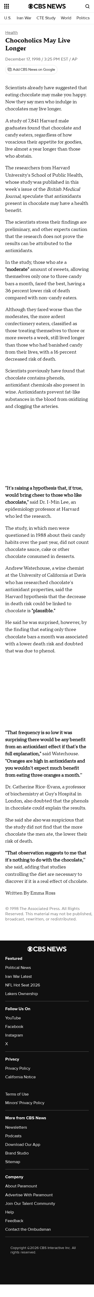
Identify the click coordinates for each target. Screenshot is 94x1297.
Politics (83, 18)
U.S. (7, 18)
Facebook (14, 1027)
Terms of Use (17, 1094)
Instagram (14, 1035)
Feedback (14, 1221)
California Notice (20, 1077)
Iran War (24, 18)
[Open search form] (87, 6)
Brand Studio (17, 1153)
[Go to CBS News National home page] (47, 6)
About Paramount (21, 1186)
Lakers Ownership (21, 994)
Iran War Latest (18, 976)
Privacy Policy (17, 1068)
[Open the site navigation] (16, 6)
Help (9, 1212)
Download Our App (22, 1145)
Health (11, 33)
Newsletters (16, 1127)
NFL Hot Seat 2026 (22, 985)
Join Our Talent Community (30, 1203)
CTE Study (46, 18)
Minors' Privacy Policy (24, 1103)
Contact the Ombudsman (28, 1229)
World (66, 18)
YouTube (13, 1018)
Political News (18, 968)
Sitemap (12, 1162)
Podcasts (13, 1136)
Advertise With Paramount (29, 1195)
